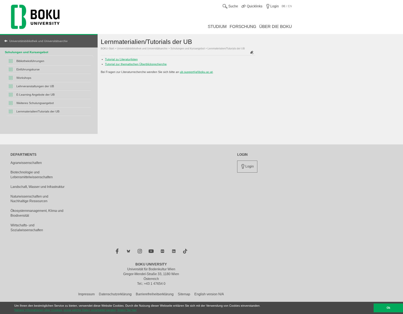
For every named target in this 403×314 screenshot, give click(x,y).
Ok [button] (388, 307)
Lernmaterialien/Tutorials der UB (37, 111)
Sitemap (184, 294)
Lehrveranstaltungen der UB (35, 86)
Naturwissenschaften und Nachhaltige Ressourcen (29, 199)
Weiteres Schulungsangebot (35, 103)
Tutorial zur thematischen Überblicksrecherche (136, 64)
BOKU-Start (107, 48)
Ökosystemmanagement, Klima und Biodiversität (36, 213)
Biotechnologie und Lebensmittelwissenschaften (31, 174)
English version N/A (209, 294)
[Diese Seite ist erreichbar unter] (252, 53)
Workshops (23, 77)
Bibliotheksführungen (30, 61)
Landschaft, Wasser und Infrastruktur (37, 187)
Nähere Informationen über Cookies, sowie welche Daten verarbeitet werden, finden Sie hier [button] (75, 310)
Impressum (86, 294)
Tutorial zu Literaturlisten (121, 59)
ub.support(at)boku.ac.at (196, 72)
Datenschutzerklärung (115, 294)
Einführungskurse (28, 69)
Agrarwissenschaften (26, 163)
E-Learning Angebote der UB (35, 94)
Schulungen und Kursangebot (26, 52)
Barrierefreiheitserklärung (155, 294)
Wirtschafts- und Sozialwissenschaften (26, 227)
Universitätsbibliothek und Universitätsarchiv (38, 41)
